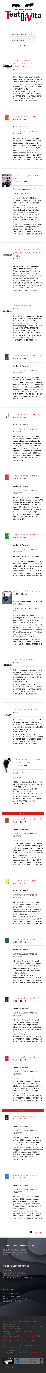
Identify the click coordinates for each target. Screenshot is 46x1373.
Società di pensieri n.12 (27, 819)
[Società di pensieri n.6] (7, 1116)
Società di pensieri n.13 (27, 355)
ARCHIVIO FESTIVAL (11, 1296)
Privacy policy (36, 1353)
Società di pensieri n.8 (26, 414)
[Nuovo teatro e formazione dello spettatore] (7, 60)
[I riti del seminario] (7, 659)
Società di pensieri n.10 (27, 939)
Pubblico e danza (23, 305)
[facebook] (4, 1367)
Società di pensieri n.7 (26, 1057)
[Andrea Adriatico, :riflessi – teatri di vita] (7, 759)
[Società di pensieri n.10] (7, 939)
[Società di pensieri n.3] (7, 534)
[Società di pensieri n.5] (7, 475)
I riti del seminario (24, 659)
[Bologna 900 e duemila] (7, 591)
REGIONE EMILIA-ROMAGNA (15, 1252)
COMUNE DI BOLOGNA (12, 1255)
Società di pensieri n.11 (27, 880)
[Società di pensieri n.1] (7, 116)
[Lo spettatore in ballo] (7, 709)
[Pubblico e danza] (7, 305)
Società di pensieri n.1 (26, 116)
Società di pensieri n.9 (26, 998)
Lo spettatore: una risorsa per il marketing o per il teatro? (28, 252)
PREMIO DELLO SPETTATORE (15, 1299)
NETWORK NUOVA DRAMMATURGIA (18, 1278)
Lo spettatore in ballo (25, 709)
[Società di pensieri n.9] (7, 998)
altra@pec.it (8, 1338)
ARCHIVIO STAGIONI (12, 1294)
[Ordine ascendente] (34, 34)
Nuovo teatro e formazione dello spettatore (23, 63)
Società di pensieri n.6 (26, 1116)
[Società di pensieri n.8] (7, 414)
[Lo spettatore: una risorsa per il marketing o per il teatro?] (7, 249)
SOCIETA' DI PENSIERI (12, 1301)
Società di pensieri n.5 (26, 475)
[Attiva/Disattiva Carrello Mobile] (33, 23)
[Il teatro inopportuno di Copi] (7, 175)
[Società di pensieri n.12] (7, 819)
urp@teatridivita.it (27, 1336)
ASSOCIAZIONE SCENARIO (14, 1273)
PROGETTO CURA (10, 1275)
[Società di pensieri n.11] (7, 880)
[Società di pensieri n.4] (7, 1174)
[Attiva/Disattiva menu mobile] (41, 23)
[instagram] (8, 1367)
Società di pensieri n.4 (26, 1175)
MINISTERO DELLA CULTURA (15, 1250)
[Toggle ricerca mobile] (37, 23)
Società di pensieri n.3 (26, 534)
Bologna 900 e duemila (26, 591)
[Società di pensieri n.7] (7, 1057)
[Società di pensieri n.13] (7, 355)
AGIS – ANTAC (9, 1271)
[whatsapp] (12, 1367)
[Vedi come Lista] (25, 46)
